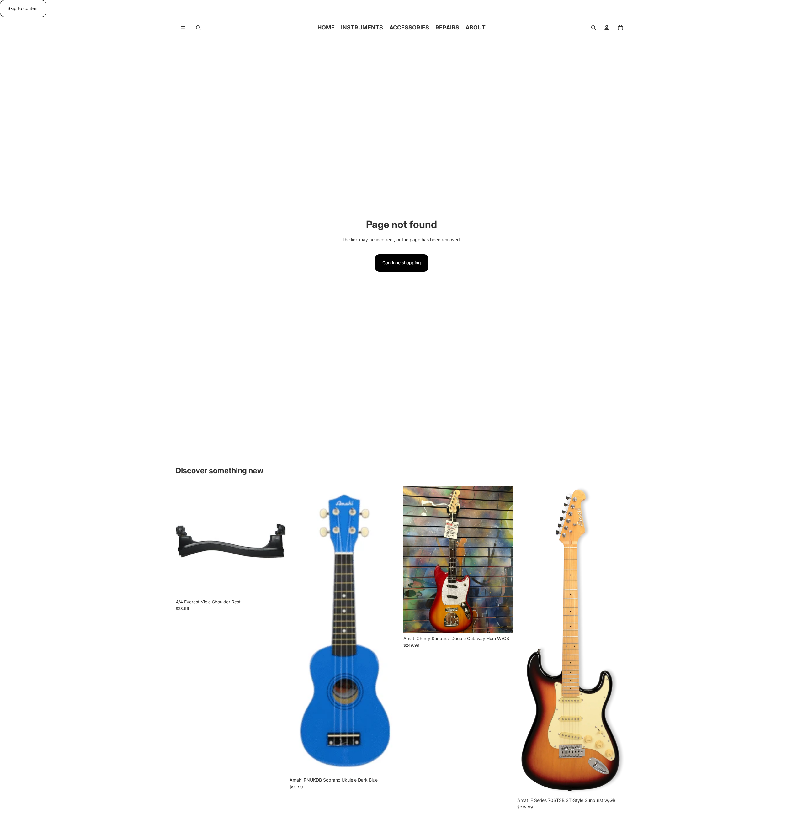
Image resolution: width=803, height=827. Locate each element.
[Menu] (183, 28)
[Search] (198, 27)
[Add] (276, 586)
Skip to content (23, 8)
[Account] (607, 27)
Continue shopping (401, 262)
